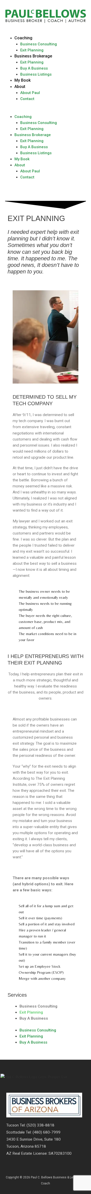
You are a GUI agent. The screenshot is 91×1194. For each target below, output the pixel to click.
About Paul (30, 92)
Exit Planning (31, 50)
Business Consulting (38, 44)
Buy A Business (34, 68)
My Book (22, 80)
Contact (27, 99)
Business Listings (36, 74)
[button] (45, 111)
